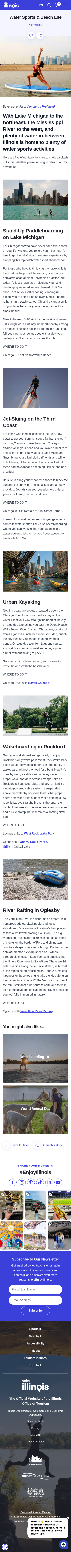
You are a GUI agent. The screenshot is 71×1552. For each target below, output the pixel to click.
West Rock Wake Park (39, 833)
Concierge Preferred (41, 106)
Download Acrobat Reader (35, 1512)
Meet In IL (35, 1336)
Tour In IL (35, 1365)
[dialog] (5, 1547)
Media (35, 1350)
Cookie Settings (36, 1441)
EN (41, 5)
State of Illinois (35, 1421)
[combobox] (41, 5)
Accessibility (35, 1343)
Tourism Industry (35, 1358)
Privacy (35, 1428)
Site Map (35, 1434)
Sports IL (35, 1328)
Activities (36, 25)
